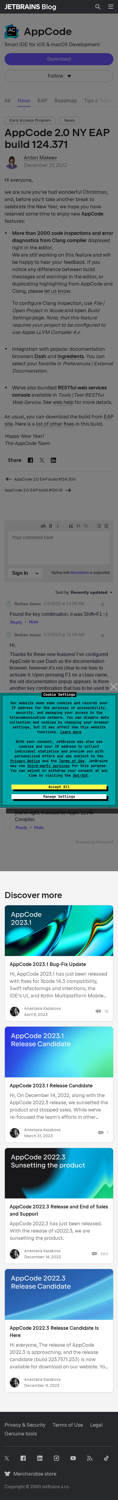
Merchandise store (33, 1474)
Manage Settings (59, 796)
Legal (96, 1425)
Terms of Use (71, 761)
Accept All (59, 787)
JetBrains (51, 1486)
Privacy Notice (25, 761)
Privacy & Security (25, 1425)
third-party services (48, 765)
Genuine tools (21, 1434)
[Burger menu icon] (110, 6)
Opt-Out (80, 775)
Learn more (70, 732)
